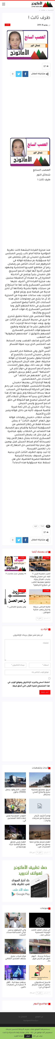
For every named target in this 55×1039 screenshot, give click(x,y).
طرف (35, 526)
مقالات (7, 24)
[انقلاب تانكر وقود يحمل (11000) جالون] (15, 779)
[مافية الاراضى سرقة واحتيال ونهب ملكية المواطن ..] (39, 596)
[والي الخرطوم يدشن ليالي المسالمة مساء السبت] (15, 920)
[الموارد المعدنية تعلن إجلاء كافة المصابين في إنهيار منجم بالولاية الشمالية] (15, 806)
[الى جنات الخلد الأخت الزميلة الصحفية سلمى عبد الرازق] (39, 920)
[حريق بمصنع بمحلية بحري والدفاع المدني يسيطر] (39, 779)
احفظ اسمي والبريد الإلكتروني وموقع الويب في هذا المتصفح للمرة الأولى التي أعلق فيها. (29, 684)
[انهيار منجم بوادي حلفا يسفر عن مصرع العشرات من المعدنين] (39, 832)
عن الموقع (39, 1017)
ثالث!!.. (42, 526)
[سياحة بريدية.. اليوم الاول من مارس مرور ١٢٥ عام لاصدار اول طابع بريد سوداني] (39, 946)
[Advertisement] (27, 107)
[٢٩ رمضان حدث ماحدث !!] (15, 563)
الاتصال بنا (23, 1017)
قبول (28, 1036)
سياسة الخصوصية (30, 1021)
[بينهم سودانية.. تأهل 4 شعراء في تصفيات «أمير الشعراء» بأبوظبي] (15, 972)
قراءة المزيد (18, 1036)
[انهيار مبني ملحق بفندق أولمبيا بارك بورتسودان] (15, 832)
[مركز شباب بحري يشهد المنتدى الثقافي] (15, 946)
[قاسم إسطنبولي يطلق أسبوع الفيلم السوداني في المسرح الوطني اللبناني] (39, 972)
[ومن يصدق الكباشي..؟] (15, 596)
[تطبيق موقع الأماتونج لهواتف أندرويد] (30, 881)
